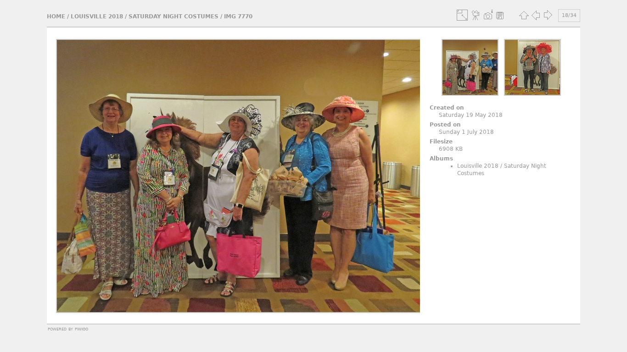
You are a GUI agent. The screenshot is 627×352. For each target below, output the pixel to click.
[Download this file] (500, 15)
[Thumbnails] (524, 15)
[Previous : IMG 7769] (536, 15)
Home (56, 16)
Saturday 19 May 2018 (471, 115)
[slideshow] (476, 15)
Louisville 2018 (97, 16)
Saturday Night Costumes (173, 16)
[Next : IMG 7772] (548, 15)
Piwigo (81, 328)
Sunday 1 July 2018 (466, 132)
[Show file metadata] (488, 15)
